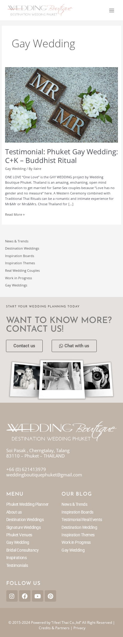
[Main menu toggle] (111, 10)
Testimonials (17, 565)
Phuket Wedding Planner (27, 504)
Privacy (79, 627)
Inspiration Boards (19, 255)
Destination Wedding (79, 527)
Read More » (14, 214)
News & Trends (16, 241)
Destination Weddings (22, 248)
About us (14, 512)
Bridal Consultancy (22, 550)
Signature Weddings (23, 527)
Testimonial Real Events (81, 519)
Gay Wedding (15, 168)
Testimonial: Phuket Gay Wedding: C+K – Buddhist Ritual (61, 156)
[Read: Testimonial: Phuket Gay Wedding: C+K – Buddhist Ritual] (61, 104)
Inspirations (16, 557)
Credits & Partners (54, 627)
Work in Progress (18, 278)
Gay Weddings (16, 285)
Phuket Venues (19, 534)
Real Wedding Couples (22, 270)
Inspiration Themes (20, 263)
